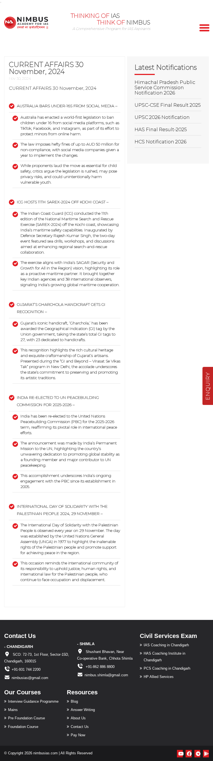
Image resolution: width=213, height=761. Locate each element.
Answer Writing (83, 710)
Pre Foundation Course (26, 718)
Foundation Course (23, 727)
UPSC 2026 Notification (162, 117)
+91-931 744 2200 (26, 669)
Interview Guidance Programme (33, 701)
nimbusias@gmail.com (30, 678)
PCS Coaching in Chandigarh (167, 668)
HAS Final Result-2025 (161, 129)
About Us (78, 718)
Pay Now (78, 735)
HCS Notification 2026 (160, 141)
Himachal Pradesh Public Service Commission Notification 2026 (165, 87)
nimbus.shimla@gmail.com (106, 675)
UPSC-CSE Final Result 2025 (168, 105)
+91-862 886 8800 (100, 667)
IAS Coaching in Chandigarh (166, 645)
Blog (74, 701)
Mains (13, 710)
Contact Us (80, 727)
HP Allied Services (159, 677)
